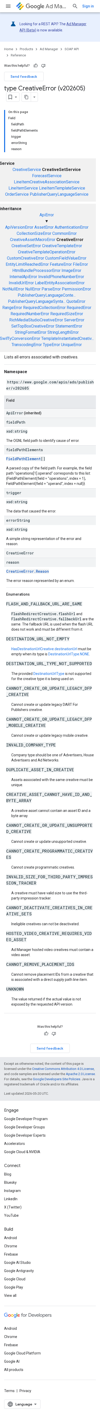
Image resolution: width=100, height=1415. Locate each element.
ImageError (71, 270)
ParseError (51, 289)
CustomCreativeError (25, 258)
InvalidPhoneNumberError (61, 276)
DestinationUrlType (48, 674)
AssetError (44, 227)
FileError (80, 264)
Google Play (13, 1287)
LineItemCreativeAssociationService (46, 181)
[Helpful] (35, 66)
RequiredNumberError (30, 313)
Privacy (25, 1391)
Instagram (12, 1191)
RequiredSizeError (66, 313)
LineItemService (23, 188)
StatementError (68, 326)
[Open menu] (8, 6)
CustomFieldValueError (65, 258)
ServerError (74, 320)
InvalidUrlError (21, 282)
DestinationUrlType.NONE (68, 654)
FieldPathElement (23, 458)
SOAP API (72, 49)
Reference (18, 55)
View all (10, 1295)
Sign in (88, 6)
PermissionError (76, 289)
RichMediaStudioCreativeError (36, 320)
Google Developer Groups (24, 1127)
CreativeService (27, 169)
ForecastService (47, 175)
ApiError (46, 214)
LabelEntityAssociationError (60, 282)
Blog (7, 1174)
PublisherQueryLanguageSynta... (36, 301)
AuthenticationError (71, 227)
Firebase (11, 1254)
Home (8, 49)
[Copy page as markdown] (26, 97)
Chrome (10, 1246)
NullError (33, 289)
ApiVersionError (19, 227)
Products (26, 49)
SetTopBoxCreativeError (32, 326)
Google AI (11, 1361)
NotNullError (13, 289)
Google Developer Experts (25, 1135)
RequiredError (79, 307)
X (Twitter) (13, 1207)
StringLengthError (63, 332)
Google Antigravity (19, 1271)
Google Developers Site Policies (56, 1079)
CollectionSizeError (34, 233)
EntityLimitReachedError (27, 264)
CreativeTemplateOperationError (46, 252)
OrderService (17, 194)
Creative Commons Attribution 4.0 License (63, 1069)
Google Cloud (14, 1279)
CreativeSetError (26, 245)
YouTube (11, 1215)
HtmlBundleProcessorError (36, 270)
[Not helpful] (43, 66)
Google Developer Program (26, 1119)
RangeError (12, 307)
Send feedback (24, 76)
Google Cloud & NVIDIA (22, 1152)
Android (10, 1238)
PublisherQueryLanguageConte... (47, 295)
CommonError (64, 233)
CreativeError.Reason (27, 571)
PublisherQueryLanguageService (59, 194)
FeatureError (61, 264)
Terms (9, 1391)
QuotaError (75, 301)
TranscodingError (27, 344)
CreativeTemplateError (62, 245)
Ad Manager (57, 6)
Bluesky (10, 1182)
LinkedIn (10, 1199)
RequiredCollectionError (44, 307)
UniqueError (71, 344)
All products (13, 1370)
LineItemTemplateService (62, 188)
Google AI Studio (17, 1262)
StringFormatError (30, 332)
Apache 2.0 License (80, 1074)
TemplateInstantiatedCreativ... (67, 338)
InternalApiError (23, 276)
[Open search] (75, 6)
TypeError (51, 344)
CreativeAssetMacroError (32, 239)
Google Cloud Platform (22, 1353)
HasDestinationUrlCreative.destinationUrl (44, 649)
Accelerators (14, 1144)
